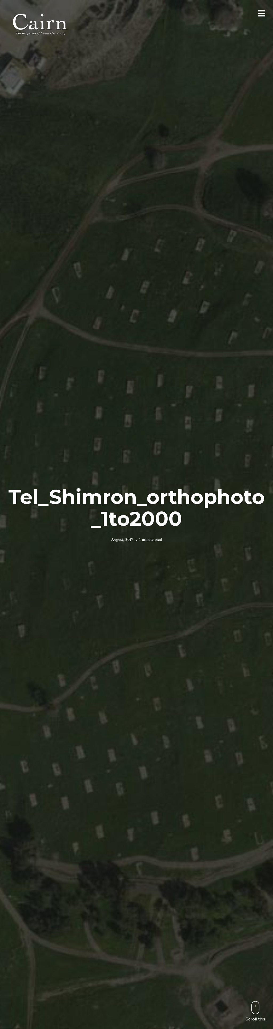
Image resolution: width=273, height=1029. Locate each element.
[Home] (40, 23)
